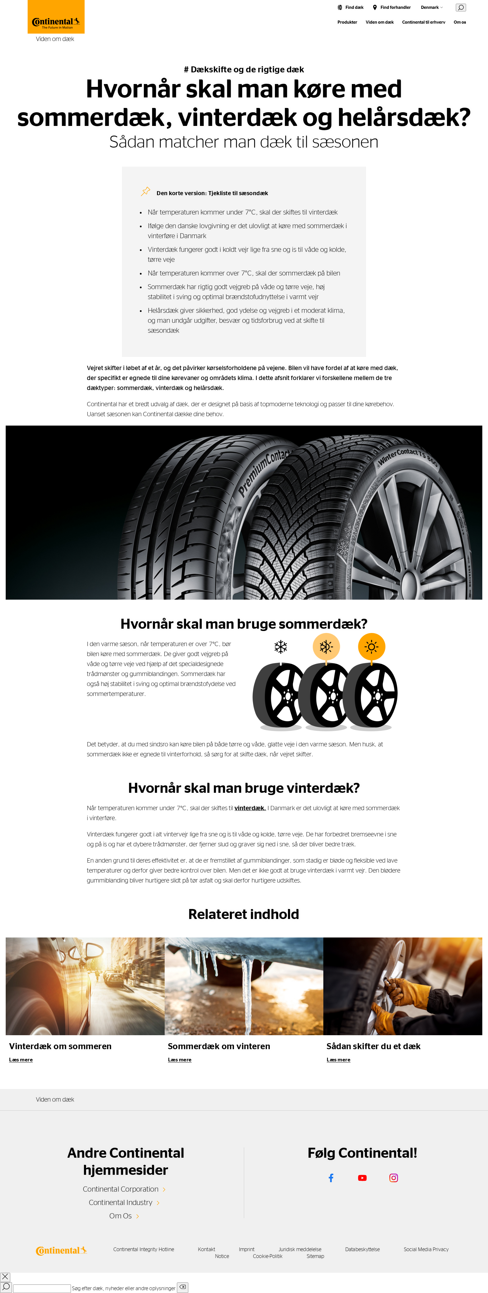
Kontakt (206, 1249)
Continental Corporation (120, 1189)
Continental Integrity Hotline (143, 1249)
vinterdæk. (250, 808)
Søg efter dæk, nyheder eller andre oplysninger (123, 1288)
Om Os (120, 1216)
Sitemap (315, 1256)
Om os (460, 22)
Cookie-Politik (268, 1256)
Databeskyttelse (362, 1249)
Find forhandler (396, 7)
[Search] (6, 1287)
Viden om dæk (380, 22)
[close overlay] (5, 1277)
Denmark (430, 7)
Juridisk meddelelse (300, 1249)
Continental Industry (121, 1202)
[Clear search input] (182, 1287)
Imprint (247, 1249)
